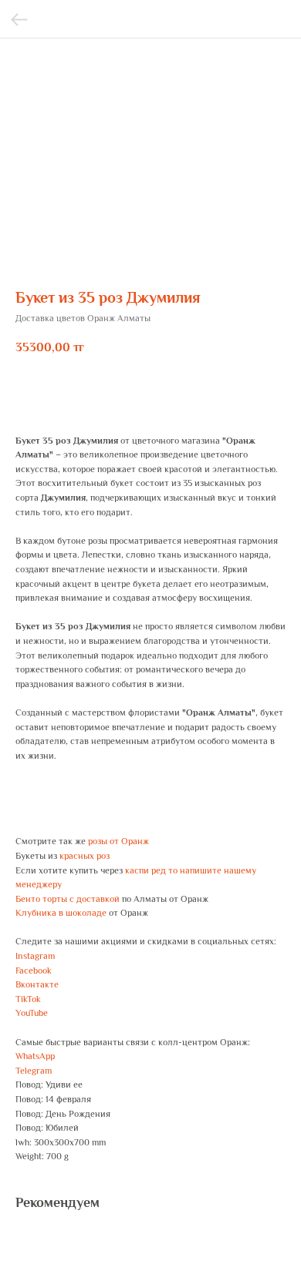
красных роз (84, 855)
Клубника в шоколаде (61, 912)
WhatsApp (35, 1056)
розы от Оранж (118, 841)
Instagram (35, 956)
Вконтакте (37, 984)
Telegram (33, 1070)
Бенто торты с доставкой (67, 899)
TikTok (28, 999)
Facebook (33, 970)
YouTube (31, 1013)
